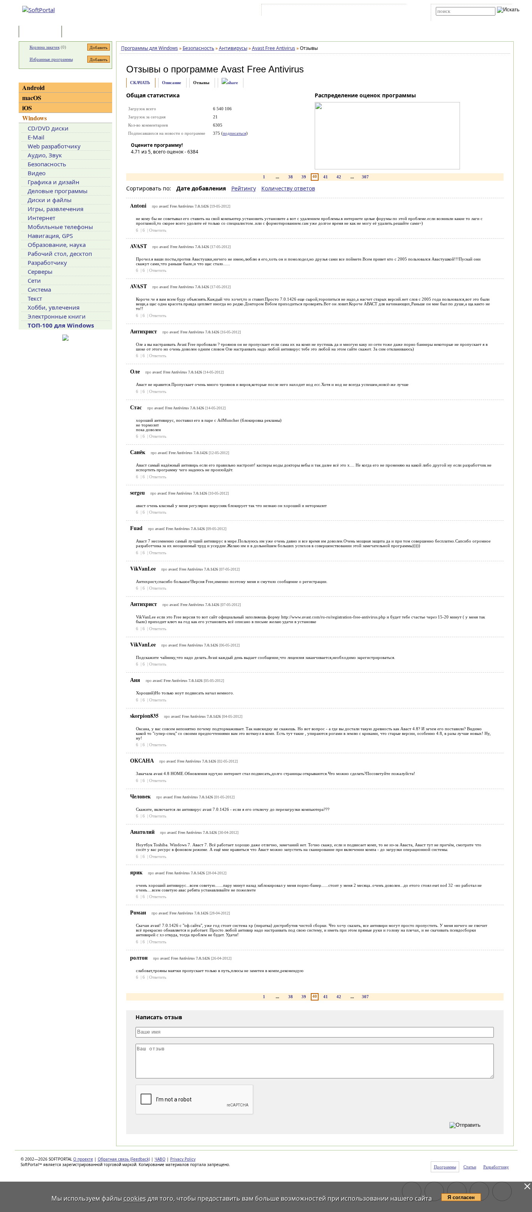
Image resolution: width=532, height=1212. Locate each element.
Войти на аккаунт (287, 11)
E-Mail (36, 137)
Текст (35, 298)
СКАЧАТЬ (140, 82)
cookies (134, 1198)
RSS (394, 11)
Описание (171, 82)
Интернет (41, 218)
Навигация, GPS (50, 236)
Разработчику (47, 262)
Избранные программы (51, 59)
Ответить (157, 230)
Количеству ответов (288, 188)
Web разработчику (54, 146)
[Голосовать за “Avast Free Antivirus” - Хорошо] (172, 162)
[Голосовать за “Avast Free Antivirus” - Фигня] (137, 162)
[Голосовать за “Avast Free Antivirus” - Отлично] (183, 162)
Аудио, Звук (45, 155)
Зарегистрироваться (331, 11)
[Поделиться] (230, 83)
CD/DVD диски (48, 128)
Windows (34, 117)
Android (33, 87)
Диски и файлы (50, 200)
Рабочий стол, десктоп (60, 253)
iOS (27, 107)
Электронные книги (57, 316)
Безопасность (47, 164)
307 (365, 176)
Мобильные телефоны (60, 227)
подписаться (234, 133)
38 (290, 176)
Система (39, 289)
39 (303, 176)
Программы (42, 32)
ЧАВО (160, 1159)
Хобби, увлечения (53, 307)
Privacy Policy (183, 1159)
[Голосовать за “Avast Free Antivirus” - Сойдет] (160, 162)
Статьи (80, 32)
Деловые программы (58, 191)
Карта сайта (371, 11)
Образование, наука (57, 244)
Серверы (40, 271)
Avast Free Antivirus (262, 69)
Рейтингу (243, 188)
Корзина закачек (45, 47)
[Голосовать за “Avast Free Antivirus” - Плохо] (148, 162)
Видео (37, 173)
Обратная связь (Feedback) (124, 1159)
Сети (34, 280)
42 (338, 176)
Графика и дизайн (53, 182)
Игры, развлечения (55, 209)
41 (325, 176)
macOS (31, 97)
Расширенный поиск (457, 18)
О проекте (83, 1159)
